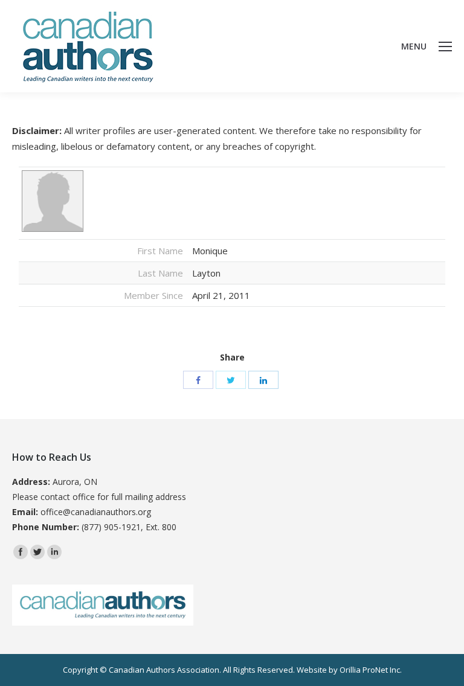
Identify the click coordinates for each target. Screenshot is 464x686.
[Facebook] (198, 380)
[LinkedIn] (263, 380)
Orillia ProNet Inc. (371, 669)
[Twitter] (231, 380)
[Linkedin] (54, 552)
